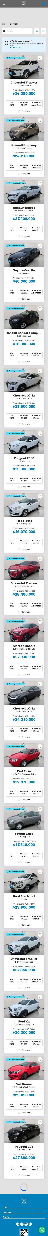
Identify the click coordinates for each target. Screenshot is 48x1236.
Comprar (14, 24)
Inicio (4, 24)
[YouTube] (26, 1224)
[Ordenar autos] (43, 31)
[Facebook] (17, 1224)
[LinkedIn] (30, 1224)
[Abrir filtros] (37, 31)
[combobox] (19, 31)
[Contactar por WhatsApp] (42, 1230)
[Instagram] (22, 1224)
